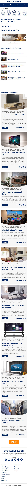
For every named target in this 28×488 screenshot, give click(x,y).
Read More (5, 128)
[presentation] (26, 12)
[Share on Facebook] (5, 26)
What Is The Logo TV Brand (12, 230)
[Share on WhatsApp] (10, 26)
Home (2, 8)
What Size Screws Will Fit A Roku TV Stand (12, 344)
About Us (3, 465)
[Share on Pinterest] (8, 26)
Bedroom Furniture (14, 43)
